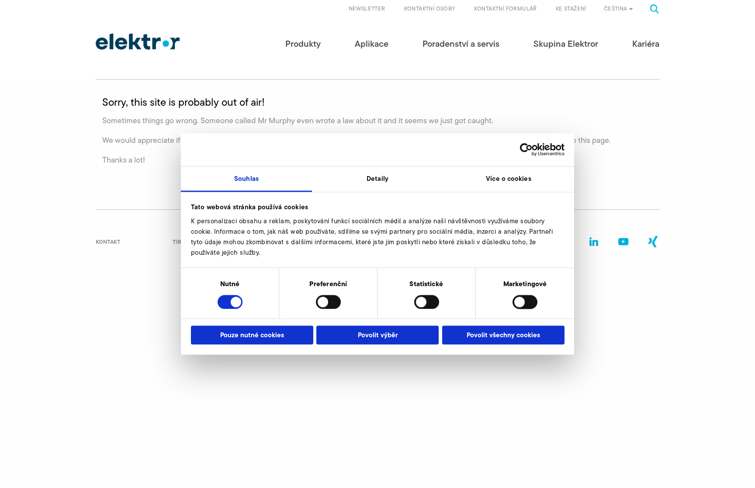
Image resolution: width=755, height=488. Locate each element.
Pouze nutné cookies (252, 335)
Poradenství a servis (461, 43)
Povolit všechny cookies (503, 335)
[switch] (328, 302)
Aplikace (371, 43)
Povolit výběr (378, 335)
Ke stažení (571, 8)
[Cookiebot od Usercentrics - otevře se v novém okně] (526, 149)
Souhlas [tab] (246, 178)
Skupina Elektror (565, 43)
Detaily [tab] (377, 178)
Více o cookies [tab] (508, 178)
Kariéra (645, 43)
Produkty (303, 43)
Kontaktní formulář (505, 8)
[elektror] (138, 41)
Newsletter (367, 8)
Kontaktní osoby (429, 8)
